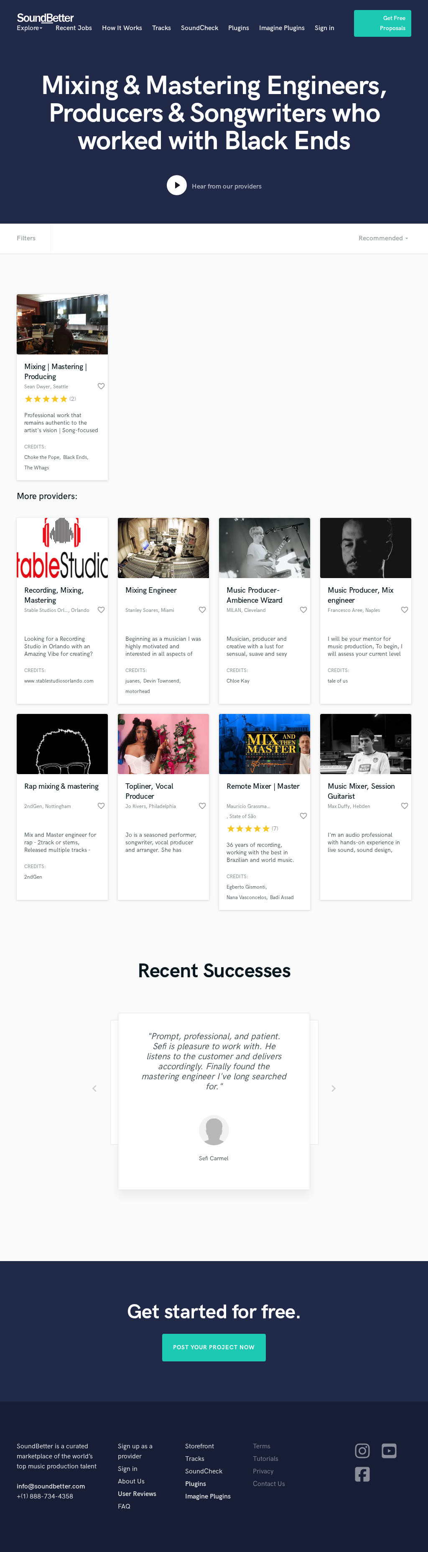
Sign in (324, 28)
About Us (131, 1482)
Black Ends (75, 457)
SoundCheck (199, 28)
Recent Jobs (74, 28)
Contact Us (269, 1484)
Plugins (238, 28)
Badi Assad (282, 898)
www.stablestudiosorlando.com (59, 681)
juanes (132, 681)
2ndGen (33, 877)
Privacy (263, 1472)
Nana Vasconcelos (246, 898)
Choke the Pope (41, 457)
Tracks (161, 28)
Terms (261, 1446)
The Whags (36, 468)
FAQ (124, 1507)
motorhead (137, 691)
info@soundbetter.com (51, 1487)
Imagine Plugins (282, 28)
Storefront (199, 1446)
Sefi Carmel (214, 1158)
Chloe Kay (238, 681)
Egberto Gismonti (246, 887)
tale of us (338, 681)
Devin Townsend (161, 681)
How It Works (122, 28)
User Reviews (137, 1494)
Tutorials (265, 1459)
